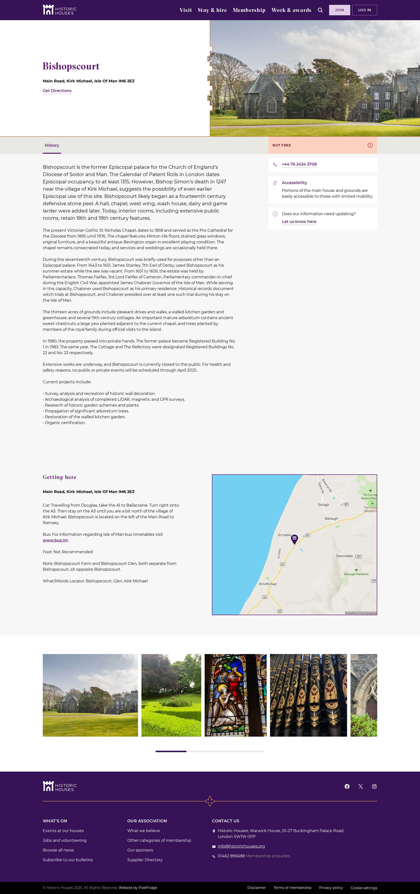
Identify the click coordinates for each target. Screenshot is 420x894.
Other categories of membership (159, 840)
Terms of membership (292, 887)
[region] (210, 703)
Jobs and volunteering (65, 840)
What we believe (143, 830)
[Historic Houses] (60, 10)
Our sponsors (140, 850)
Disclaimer (256, 887)
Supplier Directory (145, 860)
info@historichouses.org (241, 846)
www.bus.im (55, 540)
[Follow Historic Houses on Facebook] (347, 786)
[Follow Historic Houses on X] (361, 786)
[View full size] (90, 695)
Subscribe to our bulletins (68, 860)
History (52, 145)
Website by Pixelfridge (138, 887)
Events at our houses (63, 830)
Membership (249, 10)
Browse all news (58, 850)
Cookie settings (364, 888)
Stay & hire (212, 10)
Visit (186, 10)
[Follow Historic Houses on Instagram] (374, 786)
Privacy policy (331, 887)
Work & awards (291, 10)
